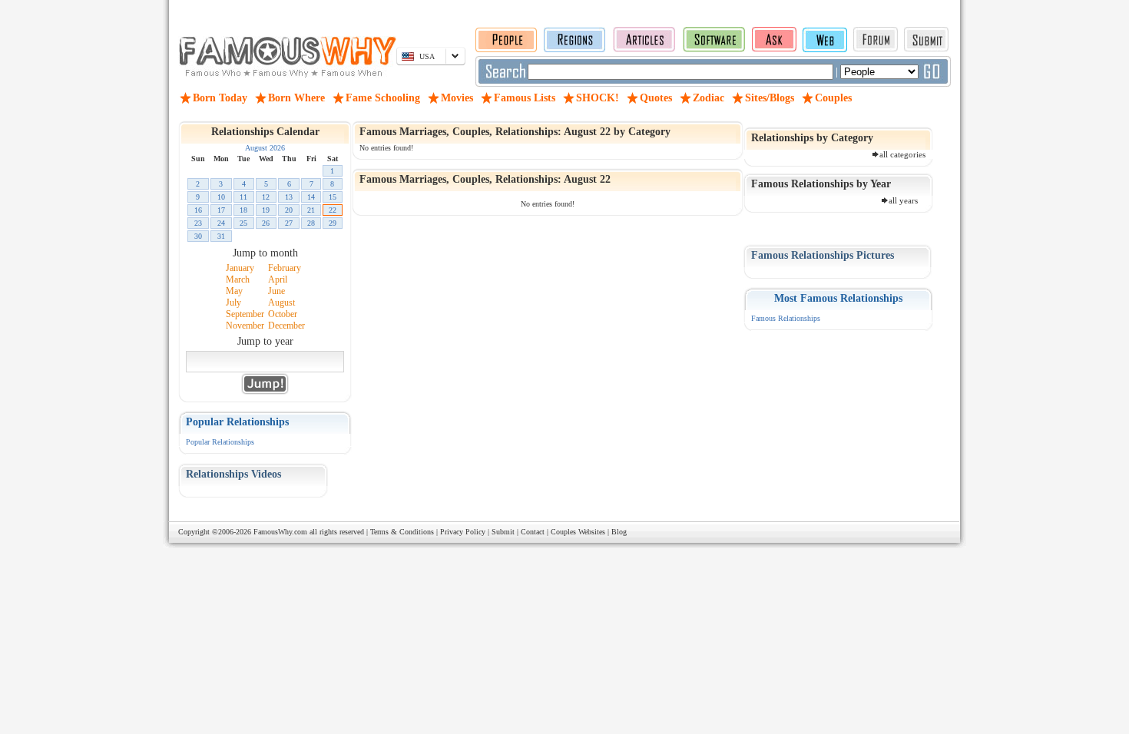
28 (311, 223)
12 (266, 197)
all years (903, 200)
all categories (902, 154)
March (238, 279)
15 (332, 197)
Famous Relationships (785, 318)
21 (311, 210)
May (234, 291)
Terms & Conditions (402, 531)
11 (243, 197)
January (240, 268)
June (276, 291)
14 (311, 197)
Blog (619, 531)
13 (289, 197)
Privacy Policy (462, 531)
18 (243, 210)
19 (266, 210)
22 (332, 210)
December (286, 325)
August (281, 302)
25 (243, 223)
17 (221, 210)
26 (266, 223)
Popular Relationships (220, 442)
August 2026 (265, 148)
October (282, 314)
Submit (503, 531)
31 (221, 236)
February (284, 268)
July (233, 302)
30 (198, 236)
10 (221, 197)
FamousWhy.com (280, 531)
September (245, 314)
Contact (533, 531)
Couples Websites (578, 531)
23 (198, 223)
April (277, 279)
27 (289, 223)
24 (221, 223)
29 (332, 223)
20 (289, 210)
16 (198, 210)
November (245, 325)
